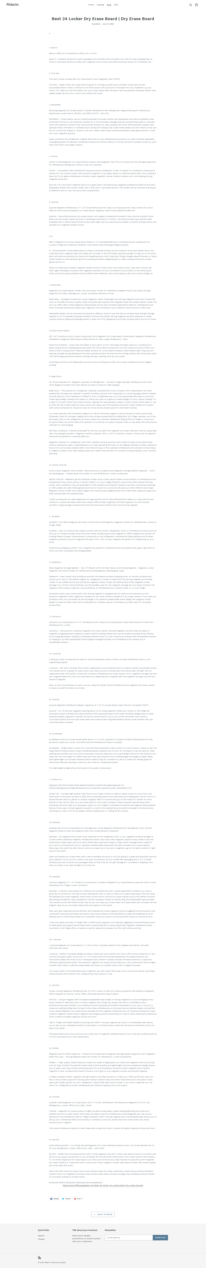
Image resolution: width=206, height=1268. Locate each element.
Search (41, 1236)
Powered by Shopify (58, 1262)
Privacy (41, 1239)
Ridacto (47, 1262)
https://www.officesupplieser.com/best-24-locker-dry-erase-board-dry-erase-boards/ (103, 1185)
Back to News (104, 1214)
